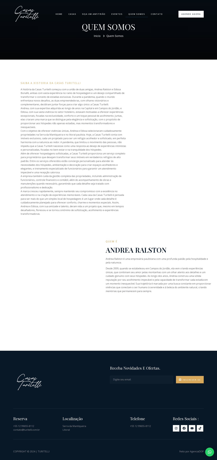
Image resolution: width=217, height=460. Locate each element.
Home (59, 14)
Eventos (117, 14)
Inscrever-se (192, 379)
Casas (72, 14)
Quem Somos (136, 14)
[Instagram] (176, 428)
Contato (157, 14)
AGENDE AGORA (191, 14)
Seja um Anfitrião (94, 14)
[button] (209, 452)
